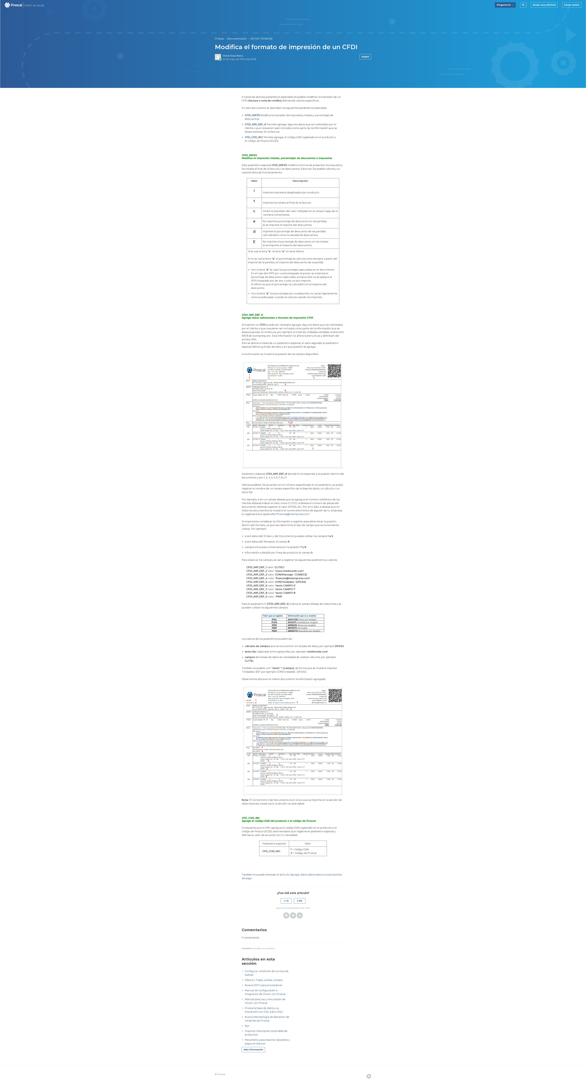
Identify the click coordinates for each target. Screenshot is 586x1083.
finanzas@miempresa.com (293, 514)
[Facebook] (286, 915)
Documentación (237, 38)
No (300, 900)
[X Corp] (293, 915)
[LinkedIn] (300, 915)
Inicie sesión (247, 948)
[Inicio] (24, 5)
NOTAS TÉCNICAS (261, 38)
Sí (287, 900)
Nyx (247, 1025)
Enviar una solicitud (544, 5)
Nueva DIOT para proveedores (263, 985)
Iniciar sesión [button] (571, 5)
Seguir (365, 56)
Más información (253, 1049)
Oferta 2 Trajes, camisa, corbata (263, 980)
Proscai (219, 38)
